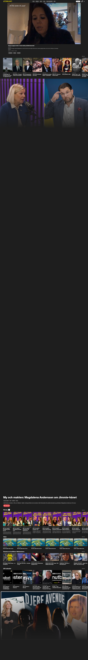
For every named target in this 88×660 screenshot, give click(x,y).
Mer (54, 1)
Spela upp (7, 505)
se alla (83, 56)
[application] (44, 23)
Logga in (78, 1)
